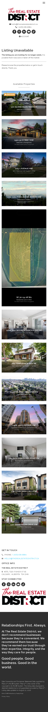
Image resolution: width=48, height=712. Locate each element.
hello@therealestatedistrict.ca (24, 24)
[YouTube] (29, 32)
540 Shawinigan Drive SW (23, 524)
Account (25, 36)
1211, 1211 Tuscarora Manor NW (24, 197)
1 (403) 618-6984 (24, 27)
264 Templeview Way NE (24, 363)
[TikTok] (33, 32)
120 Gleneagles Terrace (24, 107)
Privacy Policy (6, 696)
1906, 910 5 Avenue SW (23, 425)
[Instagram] (19, 32)
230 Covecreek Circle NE (24, 491)
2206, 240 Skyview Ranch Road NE (24, 330)
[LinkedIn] (24, 32)
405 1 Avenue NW (24, 168)
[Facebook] (14, 32)
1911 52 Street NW (24, 140)
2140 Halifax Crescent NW (24, 392)
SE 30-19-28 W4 (24, 297)
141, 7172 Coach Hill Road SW (24, 458)
